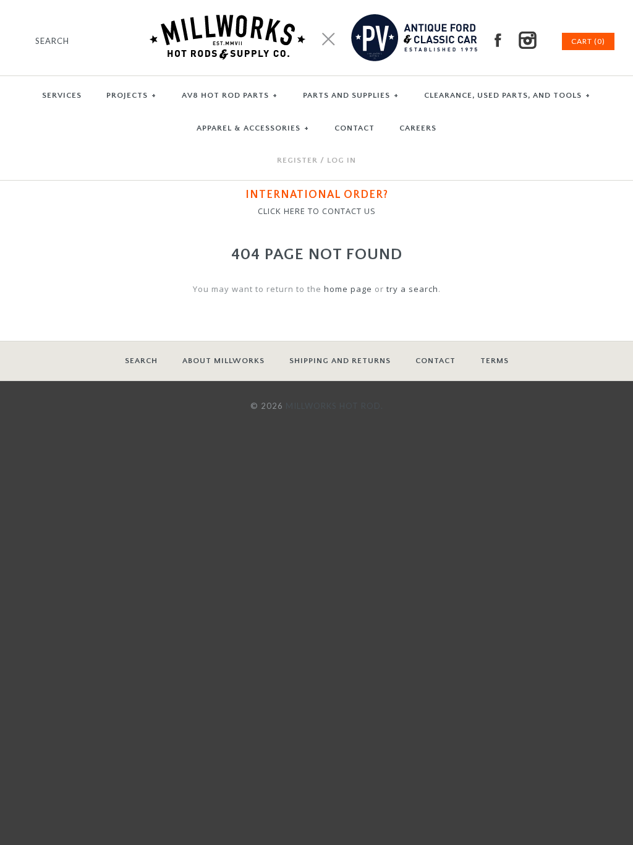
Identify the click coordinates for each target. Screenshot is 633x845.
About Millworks (223, 360)
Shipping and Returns (340, 360)
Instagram (527, 40)
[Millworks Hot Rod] (317, 6)
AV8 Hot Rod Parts (230, 95)
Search (141, 360)
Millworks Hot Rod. (334, 406)
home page (348, 288)
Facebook (497, 40)
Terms (494, 360)
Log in (341, 160)
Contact (435, 360)
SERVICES (62, 95)
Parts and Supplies (351, 95)
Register (297, 160)
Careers (417, 128)
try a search (412, 288)
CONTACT (354, 128)
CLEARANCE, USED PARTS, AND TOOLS (507, 95)
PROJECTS (131, 95)
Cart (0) (588, 41)
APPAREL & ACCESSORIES (253, 128)
